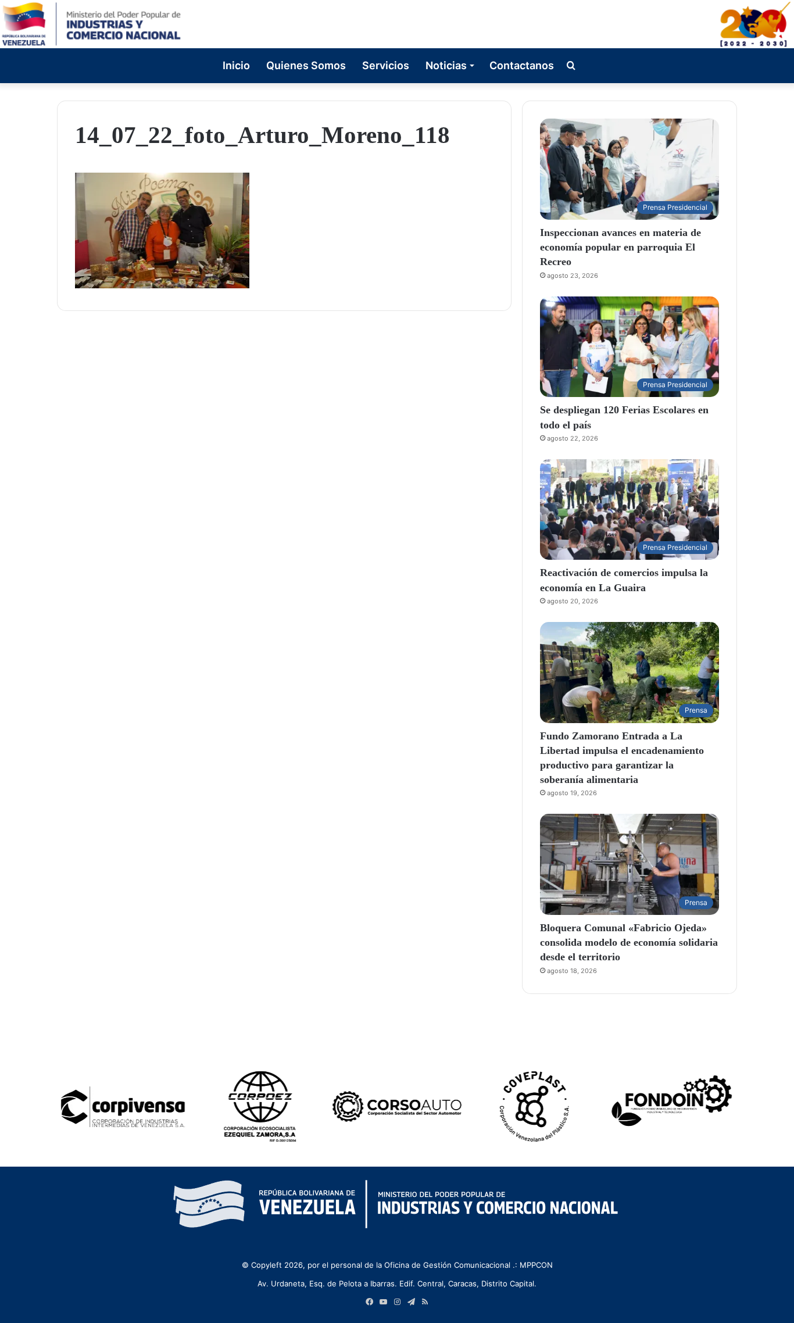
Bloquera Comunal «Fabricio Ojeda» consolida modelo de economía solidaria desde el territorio (629, 942)
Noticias (446, 65)
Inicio (236, 65)
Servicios (385, 65)
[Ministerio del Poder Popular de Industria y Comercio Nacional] (397, 24)
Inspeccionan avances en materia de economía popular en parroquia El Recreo (620, 247)
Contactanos (521, 65)
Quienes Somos (306, 65)
